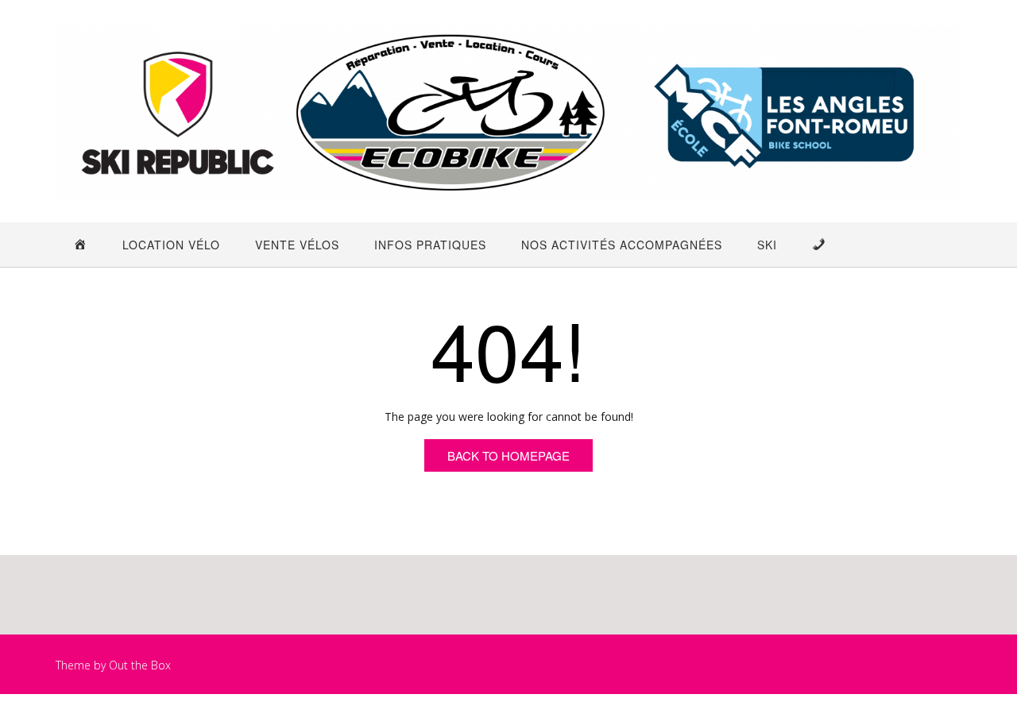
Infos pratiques (430, 245)
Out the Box (140, 665)
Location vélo (171, 245)
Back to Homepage (508, 455)
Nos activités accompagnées (621, 245)
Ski (767, 245)
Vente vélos (297, 245)
